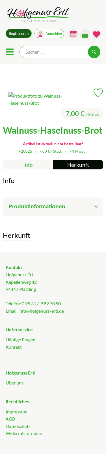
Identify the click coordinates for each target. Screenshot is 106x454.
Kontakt (14, 347)
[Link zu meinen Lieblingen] (96, 34)
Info (28, 164)
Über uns (14, 382)
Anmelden (54, 33)
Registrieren (19, 33)
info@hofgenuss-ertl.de (41, 311)
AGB (10, 418)
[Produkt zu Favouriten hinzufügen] (98, 93)
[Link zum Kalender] (73, 34)
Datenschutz (18, 426)
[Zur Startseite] (38, 15)
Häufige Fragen (20, 339)
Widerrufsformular (24, 433)
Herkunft (78, 164)
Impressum (16, 411)
